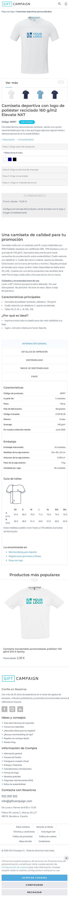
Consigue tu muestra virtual (16, 761)
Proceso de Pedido (12, 757)
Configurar (34, 885)
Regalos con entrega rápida (16, 738)
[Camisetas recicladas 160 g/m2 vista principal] (34, 45)
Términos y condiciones (24, 831)
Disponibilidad (34, 360)
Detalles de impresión (34, 352)
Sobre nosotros (23, 827)
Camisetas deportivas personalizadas (34, 11)
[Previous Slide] (59, 82)
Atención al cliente (44, 827)
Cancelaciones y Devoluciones (17, 769)
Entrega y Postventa (13, 765)
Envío (34, 376)
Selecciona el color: (13, 153)
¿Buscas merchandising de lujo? (18, 734)
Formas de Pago (11, 772)
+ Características (25, 139)
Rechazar (34, 892)
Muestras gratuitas (12, 776)
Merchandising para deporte (23, 552)
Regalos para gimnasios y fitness (25, 556)
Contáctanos (44, 841)
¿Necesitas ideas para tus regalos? (19, 730)
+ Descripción (8, 139)
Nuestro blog (10, 742)
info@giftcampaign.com (17, 801)
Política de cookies (47, 836)
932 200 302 (9, 796)
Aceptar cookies (34, 877)
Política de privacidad (23, 836)
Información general (13, 753)
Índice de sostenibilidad (34, 368)
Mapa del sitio (25, 841)
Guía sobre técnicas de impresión (19, 723)
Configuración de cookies (15, 867)
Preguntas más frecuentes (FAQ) (18, 780)
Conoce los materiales (14, 727)
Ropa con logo (8, 11)
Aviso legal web (48, 831)
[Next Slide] (62, 82)
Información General (34, 343)
